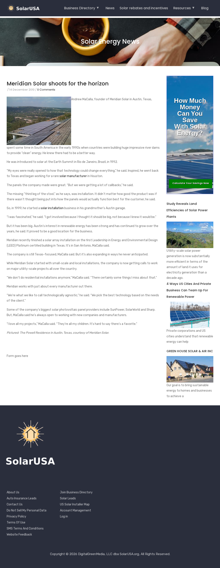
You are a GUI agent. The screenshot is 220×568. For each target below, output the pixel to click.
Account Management (75, 510)
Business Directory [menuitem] (79, 9)
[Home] (24, 8)
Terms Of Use (16, 522)
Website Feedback (19, 534)
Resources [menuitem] (182, 9)
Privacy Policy (16, 516)
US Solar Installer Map (75, 504)
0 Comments (46, 90)
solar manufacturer (73, 176)
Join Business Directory (76, 492)
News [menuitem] (110, 8)
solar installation (52, 208)
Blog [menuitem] (204, 8)
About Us (13, 492)
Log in (64, 516)
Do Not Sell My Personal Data (26, 510)
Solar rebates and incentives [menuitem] (144, 8)
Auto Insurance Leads (22, 498)
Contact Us (15, 504)
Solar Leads (68, 498)
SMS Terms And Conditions (25, 528)
